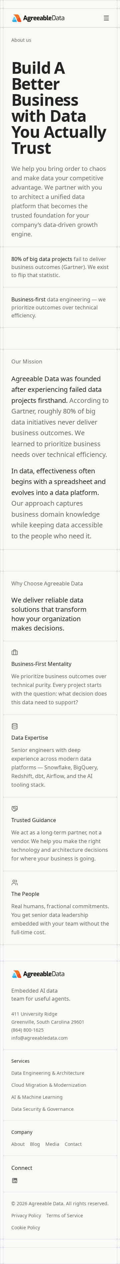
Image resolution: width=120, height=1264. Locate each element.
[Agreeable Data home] (38, 18)
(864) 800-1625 (27, 1030)
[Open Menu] (106, 18)
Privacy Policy (26, 1215)
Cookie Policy (25, 1227)
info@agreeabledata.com (39, 1038)
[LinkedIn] (14, 1180)
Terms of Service (64, 1215)
